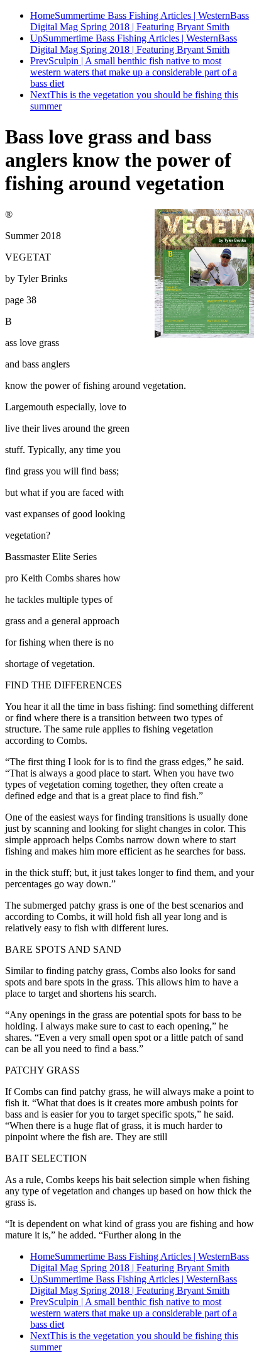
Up (36, 38)
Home (42, 15)
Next (40, 94)
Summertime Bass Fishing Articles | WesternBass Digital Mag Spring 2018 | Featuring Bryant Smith (139, 21)
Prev (39, 60)
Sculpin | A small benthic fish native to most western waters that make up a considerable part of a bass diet (133, 72)
